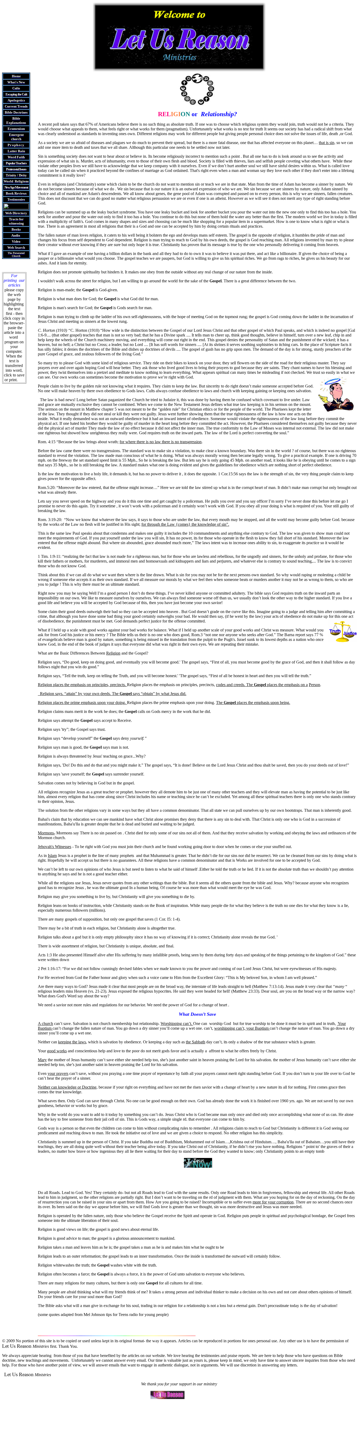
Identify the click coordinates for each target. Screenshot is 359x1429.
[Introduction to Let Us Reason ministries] (16, 208)
